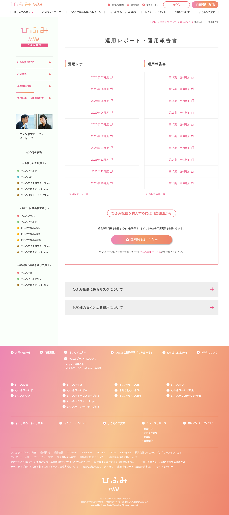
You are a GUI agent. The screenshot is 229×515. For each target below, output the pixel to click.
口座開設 (50, 352)
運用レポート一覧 (78, 194)
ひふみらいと (22, 395)
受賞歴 (147, 437)
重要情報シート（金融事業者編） (134, 466)
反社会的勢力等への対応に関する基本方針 (163, 462)
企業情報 (135, 5)
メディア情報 (150, 432)
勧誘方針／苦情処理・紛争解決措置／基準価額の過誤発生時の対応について (50, 462)
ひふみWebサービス (150, 252)
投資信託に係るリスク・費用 (98, 466)
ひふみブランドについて (82, 358)
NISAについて (210, 352)
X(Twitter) (72, 452)
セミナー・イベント (75, 423)
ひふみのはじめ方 (177, 352)
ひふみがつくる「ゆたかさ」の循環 (83, 368)
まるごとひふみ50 (129, 390)
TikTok (112, 452)
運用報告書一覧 (157, 194)
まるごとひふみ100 (130, 395)
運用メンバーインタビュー (202, 423)
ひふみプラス (74, 384)
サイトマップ (153, 5)
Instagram (125, 452)
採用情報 (58, 452)
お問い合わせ (118, 5)
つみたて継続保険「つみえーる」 (134, 352)
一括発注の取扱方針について (122, 457)
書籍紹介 (148, 440)
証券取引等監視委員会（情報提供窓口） (115, 462)
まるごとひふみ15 (129, 384)
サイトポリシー (164, 466)
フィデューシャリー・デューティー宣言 (32, 457)
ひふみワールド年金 (182, 390)
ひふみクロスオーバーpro (81, 401)
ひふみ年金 (177, 384)
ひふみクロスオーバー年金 (186, 395)
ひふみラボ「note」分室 (23, 452)
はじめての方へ (77, 352)
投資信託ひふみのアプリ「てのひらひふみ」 (158, 452)
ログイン (176, 4)
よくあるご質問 (116, 423)
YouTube (100, 452)
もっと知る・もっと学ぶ (29, 423)
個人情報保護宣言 (66, 457)
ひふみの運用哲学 (75, 364)
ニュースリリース (156, 423)
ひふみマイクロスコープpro (83, 395)
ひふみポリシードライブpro (83, 406)
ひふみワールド (24, 390)
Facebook (86, 452)
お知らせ (148, 429)
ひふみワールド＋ (77, 390)
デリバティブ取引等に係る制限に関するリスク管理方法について (45, 466)
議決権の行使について (91, 457)
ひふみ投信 (21, 384)
